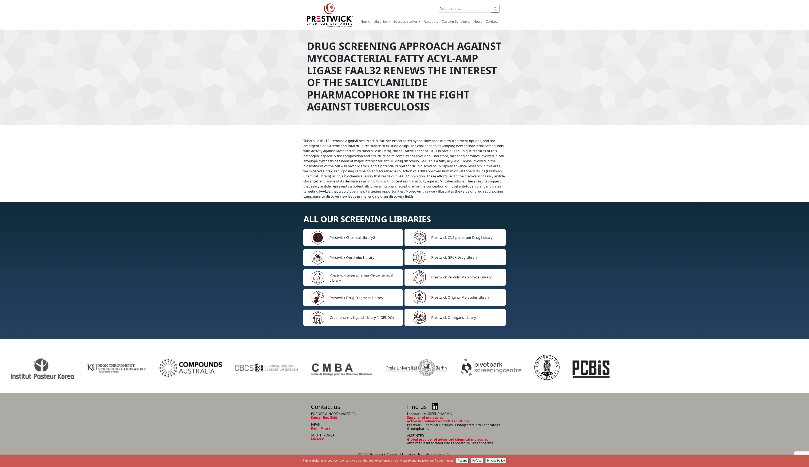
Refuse (477, 460)
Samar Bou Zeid (324, 417)
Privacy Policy (496, 460)
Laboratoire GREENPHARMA (429, 413)
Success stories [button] (405, 21)
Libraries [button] (380, 21)
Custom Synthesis (456, 21)
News (477, 21)
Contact (492, 21)
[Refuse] (804, 461)
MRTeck (317, 439)
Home (365, 21)
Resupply (431, 21)
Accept (462, 460)
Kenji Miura (321, 428)
